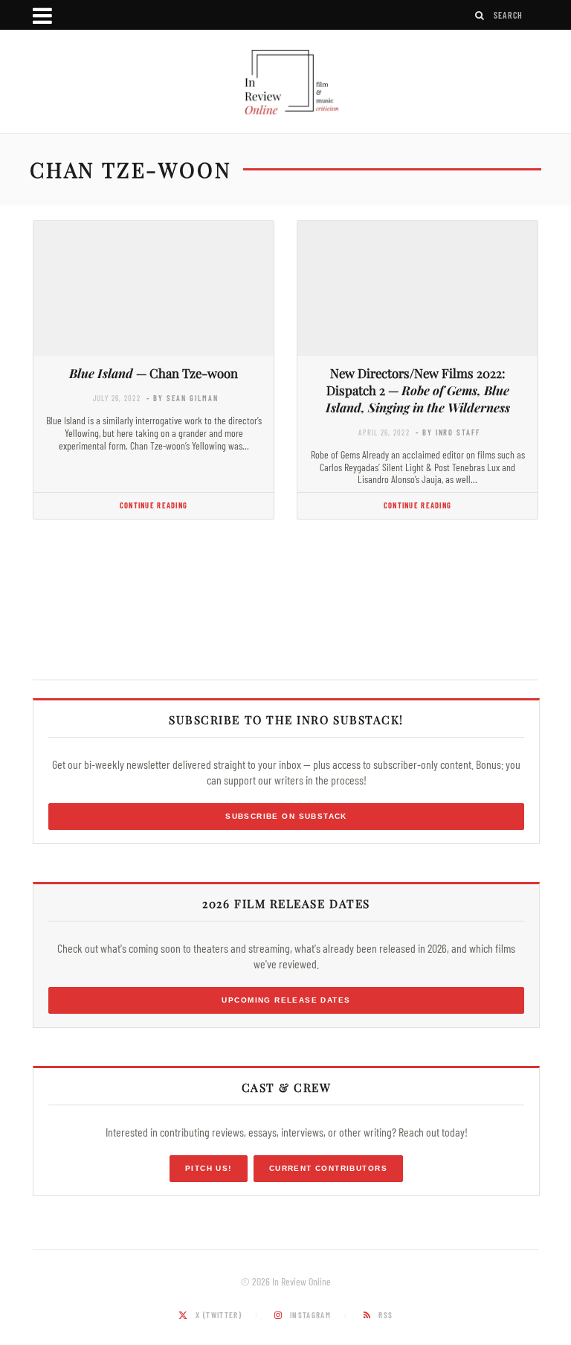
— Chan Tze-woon (153, 373)
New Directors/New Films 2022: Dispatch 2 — (418, 390)
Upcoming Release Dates (286, 1000)
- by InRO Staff (448, 432)
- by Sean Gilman (182, 398)
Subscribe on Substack (286, 816)
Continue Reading (153, 505)
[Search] (480, 15)
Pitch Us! (208, 1168)
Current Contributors (328, 1168)
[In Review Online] (285, 83)
